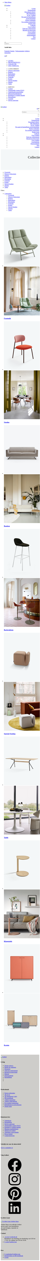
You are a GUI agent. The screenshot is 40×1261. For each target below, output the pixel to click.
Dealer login (8, 1106)
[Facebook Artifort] (15, 1171)
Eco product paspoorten (11, 1103)
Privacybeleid (8, 1134)
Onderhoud (7, 1120)
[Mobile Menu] (38, 114)
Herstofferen (12, 97)
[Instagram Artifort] (15, 1185)
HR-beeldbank (8, 1098)
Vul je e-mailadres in (7, 1148)
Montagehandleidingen (15, 94)
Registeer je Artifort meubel (12, 1127)
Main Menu (7, 2)
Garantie (10, 99)
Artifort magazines (9, 1100)
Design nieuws (8, 1065)
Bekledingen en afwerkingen (12, 1105)
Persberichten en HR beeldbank (13, 1256)
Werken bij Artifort (10, 1130)
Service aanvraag (13, 100)
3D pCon (7, 1095)
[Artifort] (7, 5)
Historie (6, 1074)
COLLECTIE (12, 64)
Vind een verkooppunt (11, 1070)
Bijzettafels (11, 75)
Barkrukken (11, 74)
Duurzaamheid (8, 1075)
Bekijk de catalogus (10, 1067)
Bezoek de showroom (10, 1072)
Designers (7, 1069)
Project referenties (9, 1093)
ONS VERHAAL (13, 65)
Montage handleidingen (11, 1129)
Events (6, 1257)
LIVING (10, 60)
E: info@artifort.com (10, 1242)
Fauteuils (7, 51)
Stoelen (12, 51)
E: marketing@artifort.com (12, 1254)
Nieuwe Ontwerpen (10, 174)
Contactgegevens (9, 1135)
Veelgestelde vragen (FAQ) (16, 90)
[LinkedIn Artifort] (15, 1214)
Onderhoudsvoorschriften (15, 92)
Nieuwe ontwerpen (13, 70)
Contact (10, 88)
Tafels (10, 84)
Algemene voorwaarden (11, 1132)
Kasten (10, 79)
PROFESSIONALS (14, 62)
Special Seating (12, 80)
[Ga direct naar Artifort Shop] (10, 1221)
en (5, 56)
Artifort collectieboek (10, 1101)
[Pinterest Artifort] (15, 1200)
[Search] (5, 42)
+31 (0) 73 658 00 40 (10, 1237)
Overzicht (7, 172)
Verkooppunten (19, 51)
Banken (10, 72)
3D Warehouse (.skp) (10, 1096)
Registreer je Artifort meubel (16, 95)
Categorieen (8, 193)
